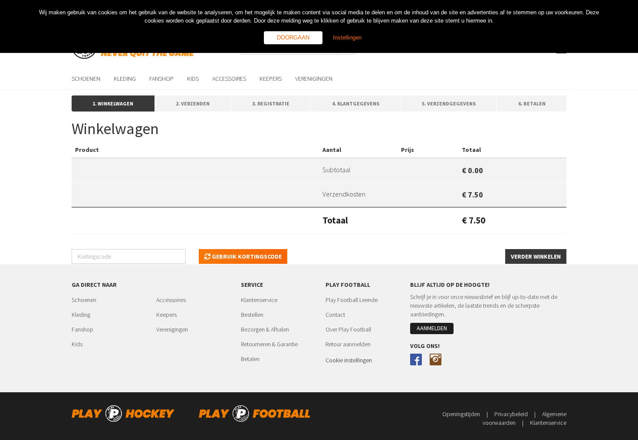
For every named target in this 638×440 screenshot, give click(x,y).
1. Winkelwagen (112, 103)
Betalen (250, 359)
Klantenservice (259, 300)
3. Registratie (270, 103)
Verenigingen (172, 329)
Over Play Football (348, 329)
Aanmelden (432, 328)
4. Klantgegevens (355, 103)
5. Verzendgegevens (449, 103)
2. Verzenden (193, 103)
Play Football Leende (352, 300)
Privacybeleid (515, 414)
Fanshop (82, 329)
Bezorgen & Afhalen (265, 329)
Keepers (166, 315)
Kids (77, 344)
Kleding (81, 315)
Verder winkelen (536, 256)
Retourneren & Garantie (269, 344)
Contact (335, 315)
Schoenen (84, 300)
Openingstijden (465, 414)
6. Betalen (532, 103)
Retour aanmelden (348, 344)
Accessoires (171, 300)
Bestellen (252, 315)
